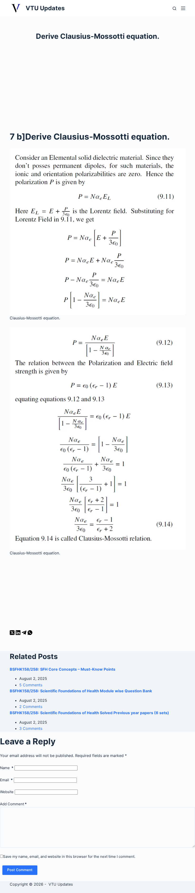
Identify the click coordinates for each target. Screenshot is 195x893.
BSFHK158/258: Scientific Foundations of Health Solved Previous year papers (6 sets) (89, 712)
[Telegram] (25, 633)
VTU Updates (45, 8)
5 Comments (30, 685)
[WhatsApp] (30, 633)
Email (6, 780)
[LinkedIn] (19, 633)
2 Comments (30, 706)
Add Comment (13, 804)
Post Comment (20, 870)
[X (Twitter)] (13, 633)
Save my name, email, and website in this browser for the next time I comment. (69, 856)
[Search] (174, 8)
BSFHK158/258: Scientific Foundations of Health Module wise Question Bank (81, 690)
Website (7, 792)
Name (6, 768)
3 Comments (30, 728)
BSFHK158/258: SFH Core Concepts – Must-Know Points (62, 669)
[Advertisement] (97, 84)
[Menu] (183, 8)
